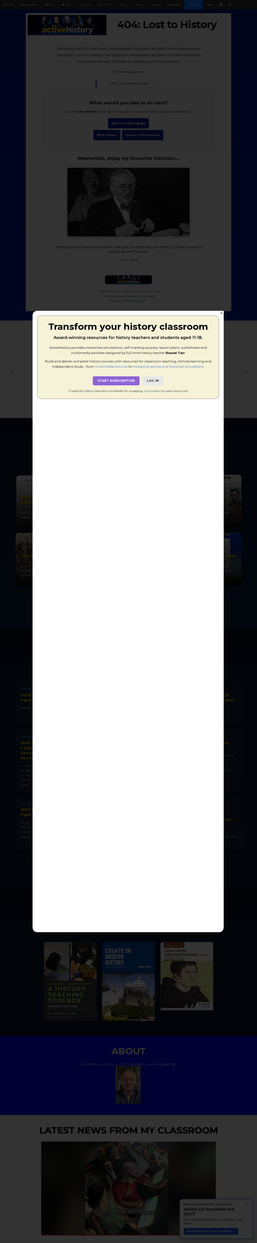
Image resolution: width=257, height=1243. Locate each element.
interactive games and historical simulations (168, 366)
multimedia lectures (111, 366)
